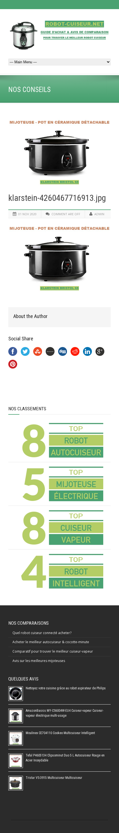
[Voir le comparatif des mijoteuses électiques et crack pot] (61, 484)
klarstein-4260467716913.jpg (57, 198)
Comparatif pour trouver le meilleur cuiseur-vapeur (52, 651)
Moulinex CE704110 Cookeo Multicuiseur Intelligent (60, 733)
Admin (99, 214)
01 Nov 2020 (27, 214)
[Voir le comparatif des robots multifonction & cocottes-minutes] (61, 440)
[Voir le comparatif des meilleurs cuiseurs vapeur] (61, 527)
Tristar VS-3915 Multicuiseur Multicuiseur (54, 778)
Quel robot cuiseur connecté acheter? (41, 632)
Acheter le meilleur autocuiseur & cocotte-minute (50, 642)
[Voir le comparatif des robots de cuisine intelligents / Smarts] (61, 571)
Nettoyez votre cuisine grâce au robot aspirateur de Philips (66, 688)
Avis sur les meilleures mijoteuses (38, 660)
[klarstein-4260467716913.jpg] (59, 152)
